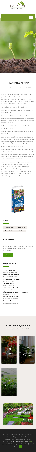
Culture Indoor (21, 227)
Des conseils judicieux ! (10, 301)
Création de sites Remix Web (18, 441)
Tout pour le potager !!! (10, 288)
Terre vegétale (8, 283)
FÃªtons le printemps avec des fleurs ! (15, 292)
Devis (8, 255)
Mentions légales (14, 444)
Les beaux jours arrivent (11, 296)
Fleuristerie (22, 231)
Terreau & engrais (9, 227)
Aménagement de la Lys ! (11, 279)
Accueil (4, 444)
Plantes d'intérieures (10, 231)
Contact (23, 444)
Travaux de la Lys (9, 270)
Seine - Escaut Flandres (11, 274)
